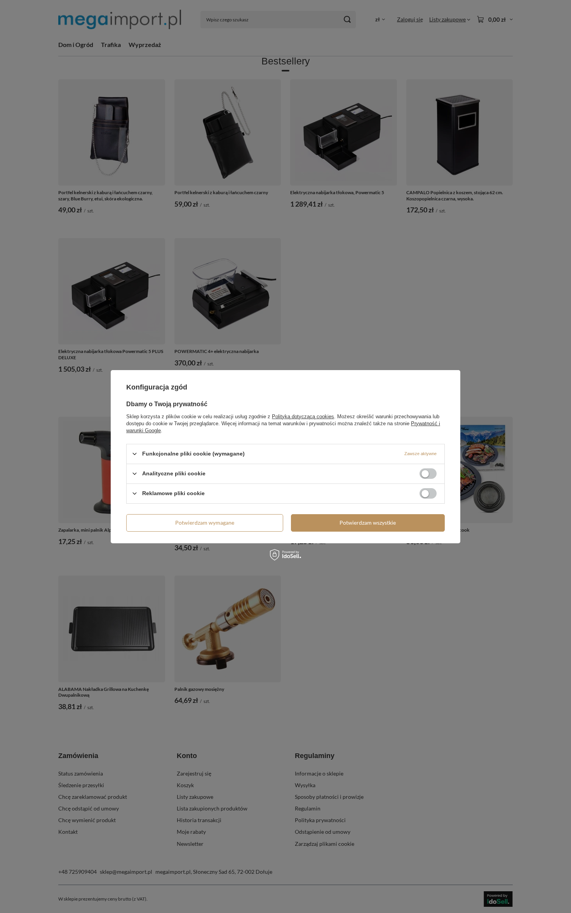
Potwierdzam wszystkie (367, 522)
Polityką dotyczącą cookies (303, 416)
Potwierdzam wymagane (204, 522)
